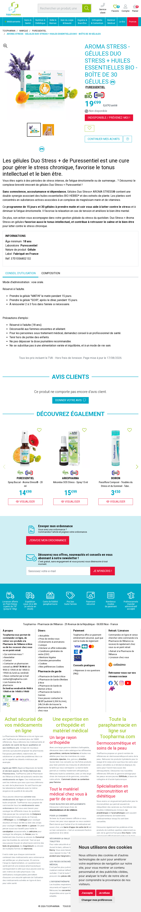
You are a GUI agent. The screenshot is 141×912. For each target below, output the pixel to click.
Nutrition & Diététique (40, 21)
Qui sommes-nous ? (13, 654)
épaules (62, 759)
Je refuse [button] (104, 892)
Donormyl (40, 837)
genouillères (55, 753)
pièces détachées (69, 876)
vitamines (28, 849)
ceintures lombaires (70, 753)
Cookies (43, 663)
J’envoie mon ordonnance (47, 540)
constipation (8, 831)
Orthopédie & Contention (97, 21)
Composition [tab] (50, 273)
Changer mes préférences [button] (97, 899)
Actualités (44, 636)
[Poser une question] (127, 139)
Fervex (28, 834)
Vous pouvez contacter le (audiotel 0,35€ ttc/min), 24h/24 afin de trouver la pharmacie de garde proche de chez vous (52, 704)
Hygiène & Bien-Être (82, 21)
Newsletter (9, 657)
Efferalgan (8, 820)
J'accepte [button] (87, 892)
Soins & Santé (27, 21)
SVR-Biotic (123, 776)
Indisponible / (109, 117)
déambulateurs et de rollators (63, 810)
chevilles (82, 759)
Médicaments (13, 21)
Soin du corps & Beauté (67, 21)
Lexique (43, 645)
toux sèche (22, 826)
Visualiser (27, 501)
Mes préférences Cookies (51, 667)
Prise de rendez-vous (49, 639)
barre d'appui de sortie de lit (76, 827)
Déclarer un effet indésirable (52, 648)
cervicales (54, 759)
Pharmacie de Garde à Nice (52, 676)
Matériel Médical (111, 21)
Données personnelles (50, 660)
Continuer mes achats (104, 139)
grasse (33, 826)
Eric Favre (126, 833)
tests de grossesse (11, 846)
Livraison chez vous (119, 657)
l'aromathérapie (118, 813)
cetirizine (33, 831)
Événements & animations (51, 642)
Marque (23, 31)
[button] (137, 467)
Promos (132, 21)
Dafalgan (23, 820)
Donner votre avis (69, 400)
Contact (8, 660)
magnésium (28, 846)
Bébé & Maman (53, 21)
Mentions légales (47, 657)
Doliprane (36, 814)
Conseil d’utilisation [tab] (20, 273)
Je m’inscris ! (102, 571)
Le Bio (122, 21)
